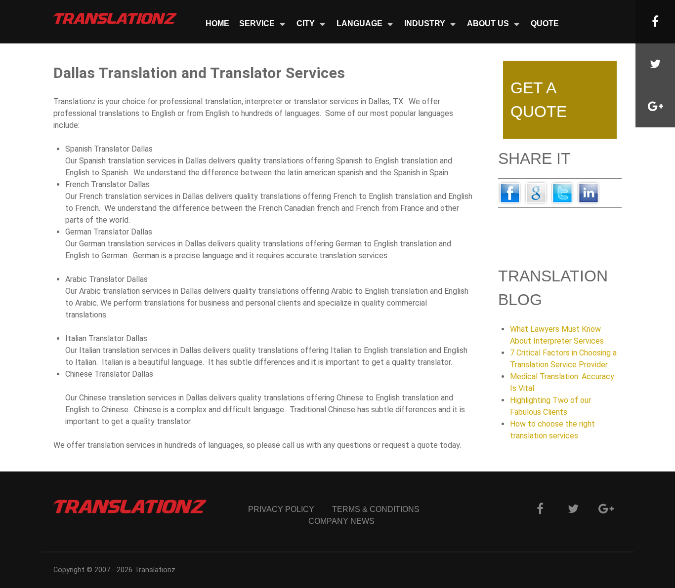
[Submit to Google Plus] (536, 192)
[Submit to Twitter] (562, 192)
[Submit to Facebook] (510, 192)
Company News (341, 521)
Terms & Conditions (376, 509)
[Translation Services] (115, 18)
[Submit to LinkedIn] (588, 192)
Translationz (154, 570)
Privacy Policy (281, 509)
